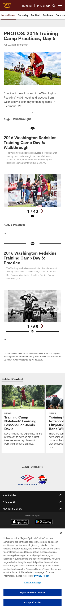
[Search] (54, 5)
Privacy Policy (41, 575)
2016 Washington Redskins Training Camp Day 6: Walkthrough (30, 142)
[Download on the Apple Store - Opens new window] (20, 522)
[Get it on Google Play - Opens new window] (43, 523)
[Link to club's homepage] (7, 4)
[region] (32, 568)
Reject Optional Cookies (32, 592)
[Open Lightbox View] (32, 196)
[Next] (42, 211)
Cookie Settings (32, 582)
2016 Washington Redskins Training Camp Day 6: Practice (30, 257)
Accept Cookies (32, 602)
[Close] (61, 533)
